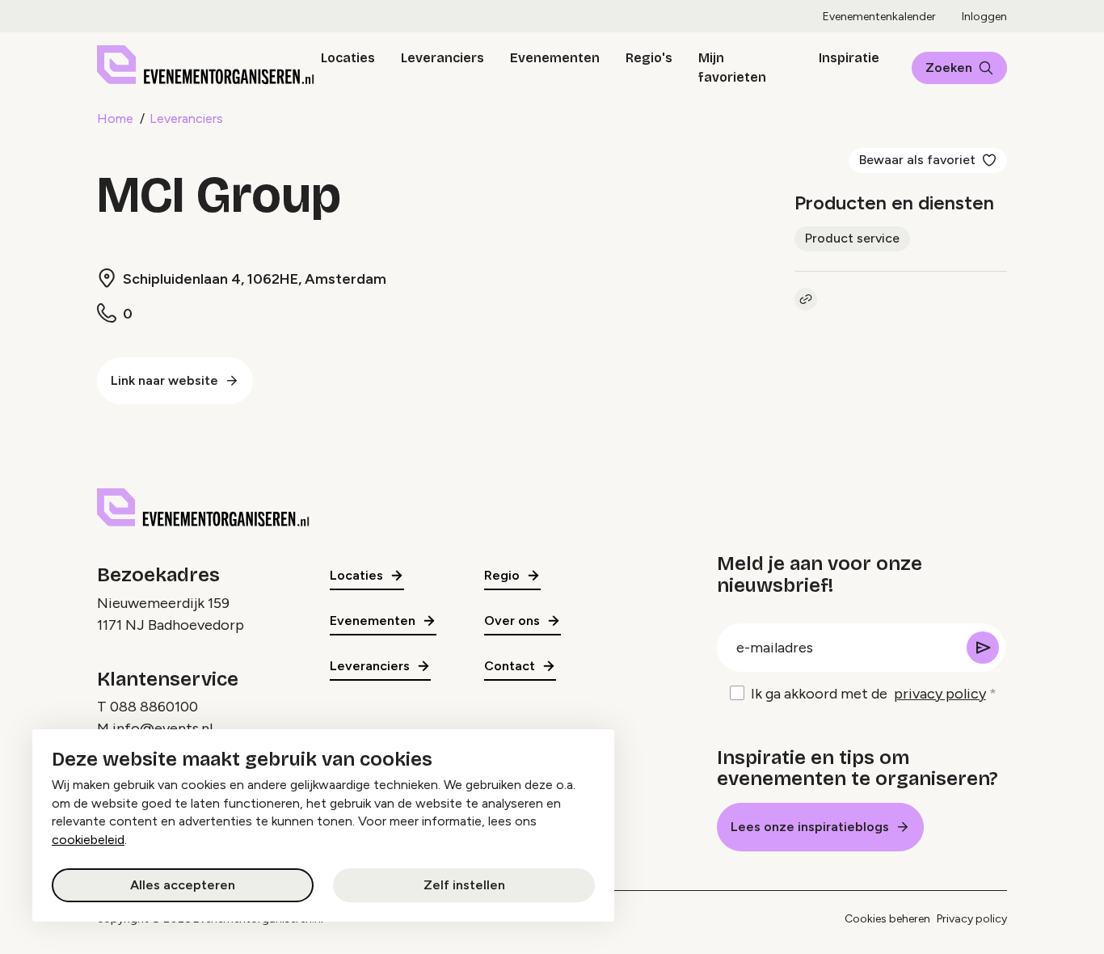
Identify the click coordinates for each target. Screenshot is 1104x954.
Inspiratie (849, 57)
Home (115, 118)
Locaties (348, 57)
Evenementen (555, 57)
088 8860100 (154, 707)
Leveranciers (442, 57)
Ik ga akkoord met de (868, 694)
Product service (852, 238)
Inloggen (984, 16)
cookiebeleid (88, 839)
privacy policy (940, 694)
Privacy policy (972, 919)
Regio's (649, 57)
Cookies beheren (887, 919)
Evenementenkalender (879, 16)
